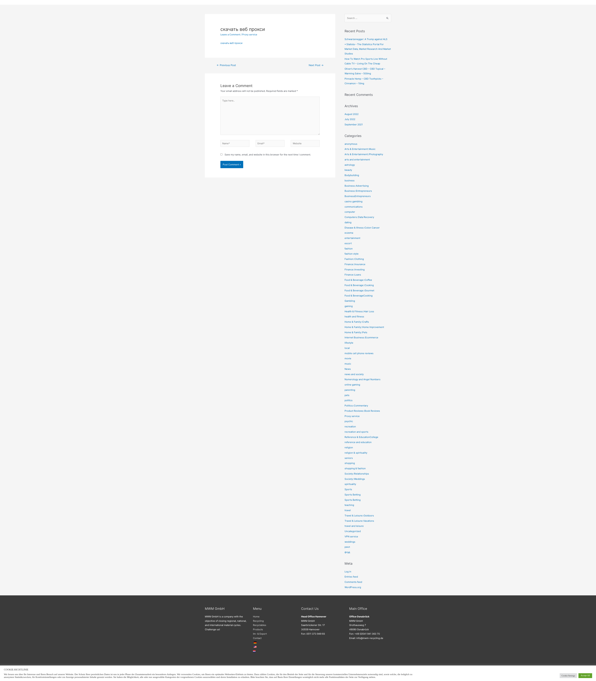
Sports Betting (353, 494)
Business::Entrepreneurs (358, 190)
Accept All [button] (585, 675)
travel (348, 510)
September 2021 (354, 124)
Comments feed (353, 581)
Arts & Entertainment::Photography (364, 154)
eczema (349, 232)
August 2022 (352, 114)
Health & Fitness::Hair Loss (359, 311)
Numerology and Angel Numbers (362, 379)
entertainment (352, 238)
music (348, 363)
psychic (349, 421)
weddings (350, 541)
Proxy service (249, 34)
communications (354, 206)
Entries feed (351, 576)
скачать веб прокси (231, 43)
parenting (350, 389)
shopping (350, 463)
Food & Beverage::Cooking (359, 285)
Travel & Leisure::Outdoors (359, 515)
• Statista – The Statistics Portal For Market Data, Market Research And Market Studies (368, 49)
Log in (348, 571)
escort (348, 243)
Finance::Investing (355, 269)
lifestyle (349, 342)
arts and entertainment (357, 159)
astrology (350, 164)
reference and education (358, 442)
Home (256, 616)
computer (350, 211)
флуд (347, 552)
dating (348, 222)
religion (349, 447)
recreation (350, 426)
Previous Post (226, 65)
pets (347, 395)
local (347, 348)
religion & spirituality (356, 452)
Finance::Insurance (355, 264)
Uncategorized (353, 531)
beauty (348, 169)
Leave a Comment (230, 34)
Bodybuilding (352, 175)
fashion (349, 248)
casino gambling (353, 201)
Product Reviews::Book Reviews (362, 410)
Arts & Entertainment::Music (360, 149)
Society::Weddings (355, 478)
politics (348, 400)
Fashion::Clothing (354, 259)
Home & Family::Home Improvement (364, 327)
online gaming (352, 384)
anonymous (351, 143)
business (349, 180)
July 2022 (350, 119)
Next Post (316, 65)
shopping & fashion (355, 468)
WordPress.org (353, 587)
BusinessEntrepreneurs (358, 196)
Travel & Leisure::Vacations (359, 520)
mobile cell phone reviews (359, 353)
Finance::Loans (353, 274)
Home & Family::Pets (356, 332)
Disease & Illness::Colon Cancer (362, 227)
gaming (349, 306)
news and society (354, 374)
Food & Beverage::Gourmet (359, 290)
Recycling (258, 620)
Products (258, 629)
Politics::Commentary (356, 405)
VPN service (351, 536)
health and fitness (354, 316)
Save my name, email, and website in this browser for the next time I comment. (268, 154)
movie (348, 358)
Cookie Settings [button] (568, 675)
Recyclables (259, 625)
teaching (349, 505)
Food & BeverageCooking (358, 295)
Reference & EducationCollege (361, 437)
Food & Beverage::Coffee (358, 279)
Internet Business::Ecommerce (361, 337)
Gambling (350, 300)
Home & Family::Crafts (357, 321)
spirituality (350, 484)
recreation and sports (356, 431)
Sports (348, 489)
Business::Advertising (357, 185)
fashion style (352, 253)
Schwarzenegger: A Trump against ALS (366, 39)
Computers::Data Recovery (359, 217)
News (348, 368)
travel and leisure (354, 525)
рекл (347, 546)
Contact (257, 638)
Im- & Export (260, 633)
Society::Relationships (357, 473)
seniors (349, 458)
